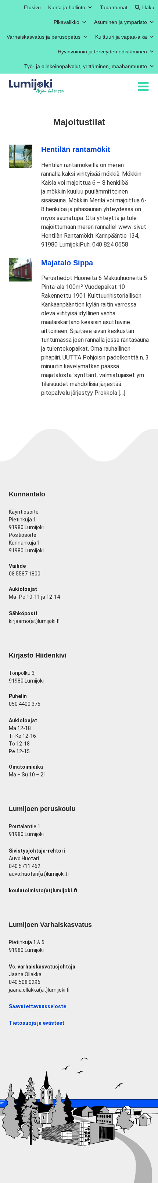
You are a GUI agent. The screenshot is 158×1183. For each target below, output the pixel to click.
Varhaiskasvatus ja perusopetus (43, 37)
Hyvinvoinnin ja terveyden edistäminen (102, 51)
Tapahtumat (114, 7)
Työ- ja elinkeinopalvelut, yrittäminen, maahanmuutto (85, 66)
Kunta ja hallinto (66, 7)
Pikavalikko (66, 22)
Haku (148, 7)
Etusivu (32, 7)
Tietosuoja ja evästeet (36, 1023)
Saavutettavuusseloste (37, 1006)
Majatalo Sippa (67, 263)
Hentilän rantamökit (75, 149)
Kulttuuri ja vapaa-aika (121, 37)
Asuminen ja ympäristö (120, 22)
